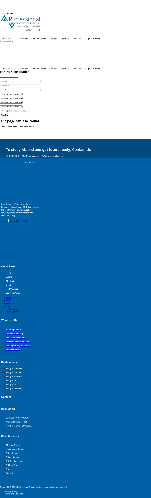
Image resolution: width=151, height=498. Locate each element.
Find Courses (7, 39)
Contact (97, 39)
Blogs (87, 39)
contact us (30, 162)
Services (53, 39)
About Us (65, 39)
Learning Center (39, 39)
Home (8, 273)
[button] (6, 13)
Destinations (22, 39)
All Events (76, 39)
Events (9, 277)
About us (10, 281)
